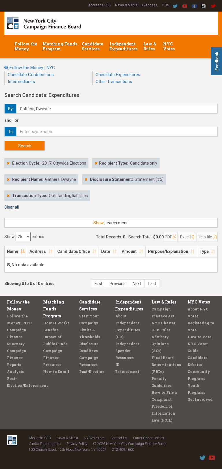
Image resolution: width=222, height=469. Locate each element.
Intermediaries (21, 81)
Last (152, 283)
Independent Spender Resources (127, 350)
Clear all (11, 207)
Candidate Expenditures (118, 74)
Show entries (24, 236)
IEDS (165, 5)
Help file (205, 237)
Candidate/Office (73, 251)
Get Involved (200, 399)
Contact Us (118, 438)
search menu (111, 222)
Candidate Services (92, 46)
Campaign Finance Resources (52, 357)
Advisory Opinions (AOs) (160, 343)
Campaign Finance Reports (16, 357)
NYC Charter (163, 323)
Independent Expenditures (124, 46)
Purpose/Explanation (168, 251)
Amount (129, 251)
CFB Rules (160, 330)
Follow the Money (25, 46)
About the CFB (99, 5)
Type (204, 251)
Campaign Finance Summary (16, 337)
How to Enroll (56, 371)
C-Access (150, 5)
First (98, 283)
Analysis (15, 371)
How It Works (56, 323)
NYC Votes (169, 46)
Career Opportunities (148, 438)
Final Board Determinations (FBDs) (166, 364)
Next (137, 283)
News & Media (126, 5)
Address (37, 251)
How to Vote (199, 336)
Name (12, 251)
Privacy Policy (76, 444)
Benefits (50, 330)
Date (105, 251)
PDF (169, 237)
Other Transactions (114, 81)
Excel (185, 237)
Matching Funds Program (59, 46)
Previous (117, 283)
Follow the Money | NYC (32, 67)
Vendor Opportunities (45, 444)
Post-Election (92, 371)
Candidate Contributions (31, 74)
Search (24, 146)
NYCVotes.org (94, 438)
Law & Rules (149, 46)
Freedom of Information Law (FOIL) (163, 413)
